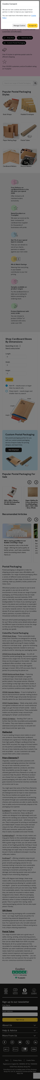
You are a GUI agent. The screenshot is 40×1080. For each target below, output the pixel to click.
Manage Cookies (19, 26)
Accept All (32, 26)
